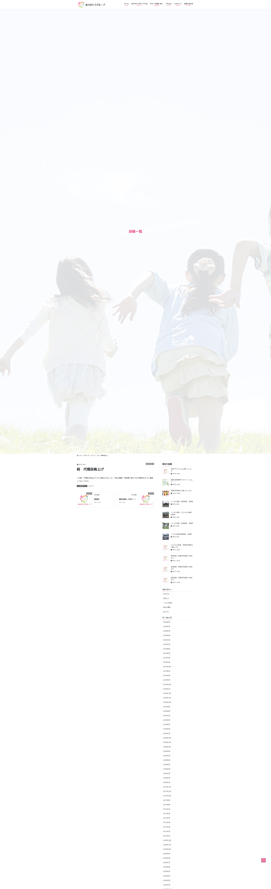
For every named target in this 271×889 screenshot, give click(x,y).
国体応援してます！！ (127, 499)
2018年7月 (166, 756)
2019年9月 (166, 707)
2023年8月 (166, 649)
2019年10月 (167, 702)
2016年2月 (166, 885)
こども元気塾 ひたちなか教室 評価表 (182, 513)
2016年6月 (166, 867)
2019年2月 (166, 733)
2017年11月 (167, 791)
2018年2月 (166, 778)
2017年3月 (166, 827)
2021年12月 (167, 684)
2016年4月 (166, 876)
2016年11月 (167, 845)
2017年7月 (166, 809)
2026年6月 (166, 622)
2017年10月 (167, 796)
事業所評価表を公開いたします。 (182, 490)
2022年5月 (166, 671)
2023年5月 (166, 653)
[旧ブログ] (84, 499)
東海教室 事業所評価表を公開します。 (182, 568)
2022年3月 (166, 680)
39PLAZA (166, 594)
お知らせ (166, 598)
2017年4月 (166, 822)
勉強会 (96, 499)
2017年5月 (166, 818)
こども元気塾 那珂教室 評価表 (182, 501)
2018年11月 (167, 742)
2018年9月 (166, 751)
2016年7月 (166, 862)
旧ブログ (150, 464)
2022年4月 (166, 675)
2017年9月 (166, 800)
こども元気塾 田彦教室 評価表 (181, 534)
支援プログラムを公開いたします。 (181, 470)
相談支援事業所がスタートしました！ (182, 481)
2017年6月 (166, 813)
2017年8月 (166, 805)
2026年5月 (166, 626)
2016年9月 (166, 854)
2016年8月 (166, 858)
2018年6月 (166, 760)
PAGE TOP (263, 860)
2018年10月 (167, 747)
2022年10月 (167, 666)
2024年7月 (166, 644)
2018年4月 (166, 769)
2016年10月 (167, 849)
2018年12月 (167, 738)
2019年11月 (167, 698)
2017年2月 (166, 831)
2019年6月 (166, 720)
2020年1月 (166, 689)
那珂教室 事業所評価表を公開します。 (182, 557)
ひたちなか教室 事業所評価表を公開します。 (182, 546)
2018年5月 (166, 764)
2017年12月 (167, 787)
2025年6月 (166, 635)
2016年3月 (166, 880)
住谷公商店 (166, 607)
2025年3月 (166, 640)
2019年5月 (166, 724)
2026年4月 (166, 631)
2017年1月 (166, 836)
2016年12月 (167, 840)
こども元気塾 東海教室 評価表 (182, 523)
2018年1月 (166, 782)
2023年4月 (166, 658)
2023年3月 (166, 662)
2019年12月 (167, 693)
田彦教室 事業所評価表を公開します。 (182, 579)
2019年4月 (166, 729)
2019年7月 (166, 715)
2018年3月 (166, 773)
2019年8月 (166, 711)
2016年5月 (166, 871)
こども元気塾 (167, 603)
